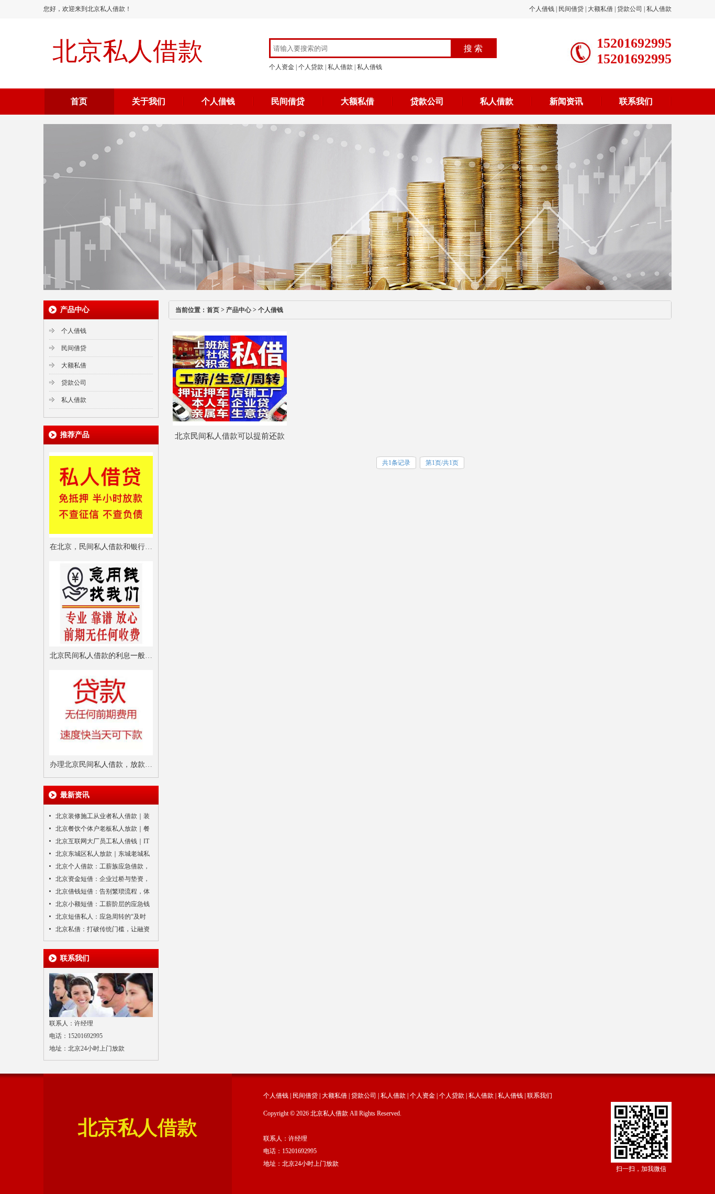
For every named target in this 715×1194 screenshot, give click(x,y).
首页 (79, 101)
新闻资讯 (566, 101)
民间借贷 (571, 9)
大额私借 (600, 9)
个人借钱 (541, 9)
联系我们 (636, 101)
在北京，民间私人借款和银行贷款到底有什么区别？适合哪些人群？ (101, 548)
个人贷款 (310, 67)
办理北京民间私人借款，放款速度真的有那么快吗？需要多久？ (101, 766)
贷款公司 (629, 9)
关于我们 (148, 101)
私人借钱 (369, 67)
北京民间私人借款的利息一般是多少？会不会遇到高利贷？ (101, 657)
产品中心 (238, 310)
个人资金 (281, 67)
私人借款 (659, 9)
